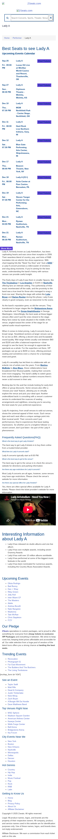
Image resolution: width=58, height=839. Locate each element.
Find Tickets (44, 61)
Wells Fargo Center (16, 724)
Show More (6, 248)
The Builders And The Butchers (21, 667)
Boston (11, 744)
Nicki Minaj (12, 696)
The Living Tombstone (17, 670)
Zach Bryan (13, 698)
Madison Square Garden (19, 715)
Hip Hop (11, 772)
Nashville (47, 283)
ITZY (10, 620)
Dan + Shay (13, 589)
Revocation (13, 659)
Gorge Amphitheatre (30, 311)
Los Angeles (26, 283)
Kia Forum (12, 733)
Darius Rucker (19, 297)
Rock (10, 784)
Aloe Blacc (18, 368)
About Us (12, 806)
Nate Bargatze (14, 609)
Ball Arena (12, 727)
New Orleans (13, 747)
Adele (10, 603)
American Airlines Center (19, 718)
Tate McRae (13, 614)
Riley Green (13, 592)
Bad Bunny (12, 586)
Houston (11, 761)
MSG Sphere (13, 713)
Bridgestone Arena (43, 308)
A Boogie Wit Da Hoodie (18, 701)
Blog (10, 801)
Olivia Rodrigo (14, 583)
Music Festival (14, 778)
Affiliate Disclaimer (16, 809)
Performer (17, 38)
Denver (11, 758)
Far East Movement (16, 664)
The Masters (13, 600)
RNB (10, 786)
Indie (10, 775)
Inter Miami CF (14, 597)
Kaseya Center (14, 721)
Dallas (10, 755)
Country (11, 769)
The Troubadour (10, 283)
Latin (10, 789)
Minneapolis (13, 752)
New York (12, 741)
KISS (49, 263)
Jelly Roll (12, 595)
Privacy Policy (14, 803)
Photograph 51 (14, 662)
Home (7, 38)
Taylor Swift (13, 684)
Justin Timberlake (15, 693)
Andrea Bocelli (14, 606)
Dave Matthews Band (17, 704)
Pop (9, 781)
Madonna (12, 612)
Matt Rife (12, 687)
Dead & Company (16, 690)
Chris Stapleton (14, 617)
